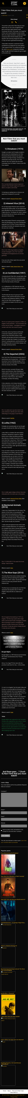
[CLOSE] (3, 3)
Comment (4, 791)
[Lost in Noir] (14, 3)
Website (3, 823)
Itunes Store (16, 266)
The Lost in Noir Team (18, 1091)
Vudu (11, 266)
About (9, 1091)
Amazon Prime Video (16, 198)
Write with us (14, 1092)
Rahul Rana (5, 15)
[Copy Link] (16, 22)
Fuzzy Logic (10, 49)
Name (3, 809)
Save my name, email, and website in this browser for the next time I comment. (13, 830)
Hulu (11, 568)
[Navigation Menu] (24, 3)
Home (4, 1091)
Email (3, 816)
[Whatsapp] (12, 22)
